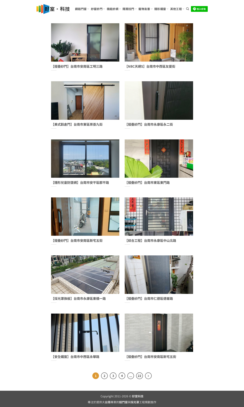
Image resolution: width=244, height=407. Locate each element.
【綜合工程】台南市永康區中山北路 (150, 240)
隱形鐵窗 (160, 9)
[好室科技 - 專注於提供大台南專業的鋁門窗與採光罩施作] (53, 9)
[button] (187, 8)
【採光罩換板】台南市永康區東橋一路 (78, 298)
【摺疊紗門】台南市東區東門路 (147, 182)
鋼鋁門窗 (81, 9)
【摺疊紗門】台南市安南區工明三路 (77, 66)
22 (139, 376)
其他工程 (176, 9)
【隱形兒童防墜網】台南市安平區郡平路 (80, 182)
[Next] (148, 375)
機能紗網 (112, 9)
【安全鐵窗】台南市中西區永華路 (75, 357)
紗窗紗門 (97, 9)
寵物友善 (144, 9)
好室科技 (137, 396)
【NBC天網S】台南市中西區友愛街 (150, 66)
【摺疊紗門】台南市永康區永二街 (149, 124)
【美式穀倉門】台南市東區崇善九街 (77, 124)
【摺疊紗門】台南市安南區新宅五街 (77, 240)
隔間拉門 (128, 9)
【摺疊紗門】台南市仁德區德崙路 (149, 298)
